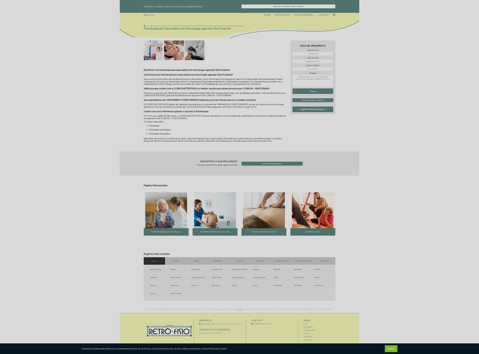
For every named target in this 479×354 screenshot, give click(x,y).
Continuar (391, 349)
